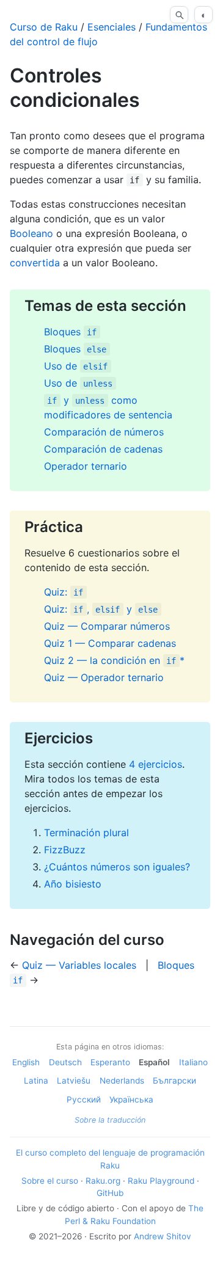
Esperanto (110, 1062)
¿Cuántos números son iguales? (117, 867)
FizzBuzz (65, 850)
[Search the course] (179, 14)
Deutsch (65, 1062)
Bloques (70, 332)
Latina (36, 1080)
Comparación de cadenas (103, 449)
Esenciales (111, 27)
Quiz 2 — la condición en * (114, 660)
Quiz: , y (101, 609)
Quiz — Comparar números (107, 626)
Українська (131, 1099)
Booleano (31, 233)
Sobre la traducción (110, 1120)
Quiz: (63, 592)
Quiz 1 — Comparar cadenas (110, 643)
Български (174, 1080)
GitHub (110, 1193)
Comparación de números (104, 432)
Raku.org (103, 1181)
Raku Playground (161, 1181)
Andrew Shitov (162, 1236)
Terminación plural (86, 832)
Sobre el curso (49, 1181)
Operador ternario (85, 466)
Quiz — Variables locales (79, 965)
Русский (84, 1099)
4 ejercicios (155, 764)
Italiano (193, 1062)
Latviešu (73, 1080)
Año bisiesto (72, 884)
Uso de (76, 366)
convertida (35, 263)
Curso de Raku (44, 27)
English (26, 1062)
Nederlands (122, 1080)
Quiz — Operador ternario (104, 677)
